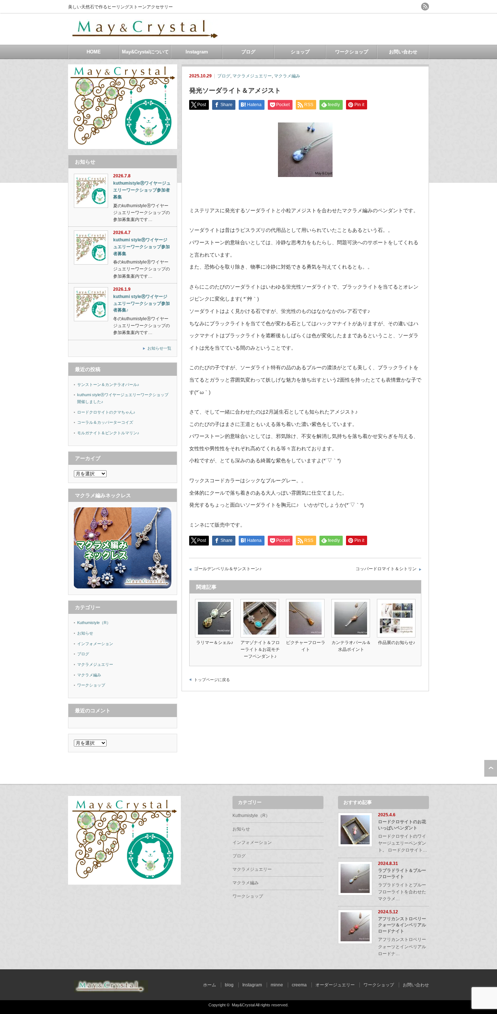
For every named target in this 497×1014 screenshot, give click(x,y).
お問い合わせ (403, 52)
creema (299, 984)
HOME (94, 52)
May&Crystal (243, 1005)
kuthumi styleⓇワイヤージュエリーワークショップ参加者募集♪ (141, 303)
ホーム (209, 984)
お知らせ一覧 (159, 348)
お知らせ (85, 633)
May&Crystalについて (145, 52)
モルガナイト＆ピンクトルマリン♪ (108, 433)
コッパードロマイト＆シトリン (386, 568)
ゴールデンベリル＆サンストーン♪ (228, 568)
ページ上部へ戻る (490, 768)
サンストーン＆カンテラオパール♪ (108, 384)
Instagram (197, 52)
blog (229, 984)
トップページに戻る (212, 679)
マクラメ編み (287, 76)
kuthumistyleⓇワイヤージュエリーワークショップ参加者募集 (142, 190)
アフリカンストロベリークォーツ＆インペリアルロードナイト (402, 925)
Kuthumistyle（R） (94, 622)
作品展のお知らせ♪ (396, 642)
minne (277, 984)
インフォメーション (95, 643)
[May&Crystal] (146, 36)
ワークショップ (351, 52)
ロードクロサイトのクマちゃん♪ (106, 412)
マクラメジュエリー (252, 76)
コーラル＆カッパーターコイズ (105, 422)
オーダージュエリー (335, 984)
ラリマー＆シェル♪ (214, 642)
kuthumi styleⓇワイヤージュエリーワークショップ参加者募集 (141, 246)
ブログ (248, 52)
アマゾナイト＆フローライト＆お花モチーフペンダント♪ (260, 649)
